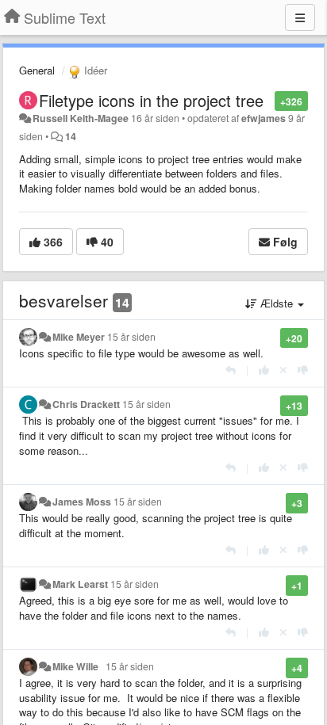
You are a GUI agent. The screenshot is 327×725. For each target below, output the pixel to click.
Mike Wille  (77, 666)
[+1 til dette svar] (264, 369)
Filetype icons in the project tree (151, 100)
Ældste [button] (276, 303)
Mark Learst (80, 584)
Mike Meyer (78, 337)
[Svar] (230, 369)
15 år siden (131, 337)
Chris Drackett (86, 404)
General (37, 70)
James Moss (81, 501)
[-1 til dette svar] (303, 369)
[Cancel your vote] (283, 369)
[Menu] (300, 17)
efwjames (263, 118)
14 (70, 136)
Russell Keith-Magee (81, 118)
